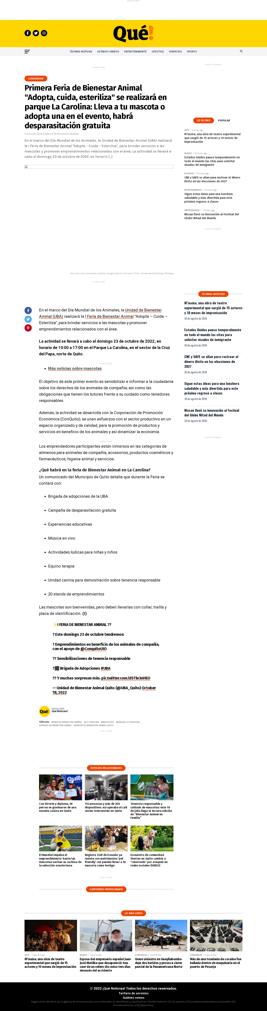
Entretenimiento (135, 51)
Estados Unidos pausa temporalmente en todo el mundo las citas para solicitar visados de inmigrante (212, 334)
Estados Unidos (108, 51)
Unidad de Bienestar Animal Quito (94, 725)
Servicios (175, 51)
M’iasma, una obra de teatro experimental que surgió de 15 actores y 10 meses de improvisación (213, 307)
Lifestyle (158, 51)
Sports (192, 51)
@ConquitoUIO (93, 648)
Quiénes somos (133, 997)
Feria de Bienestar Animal (110, 316)
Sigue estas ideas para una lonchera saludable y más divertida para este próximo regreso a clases (211, 388)
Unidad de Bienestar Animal (56, 725)
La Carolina (92, 722)
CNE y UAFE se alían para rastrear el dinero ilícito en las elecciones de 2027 (211, 361)
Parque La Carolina (128, 722)
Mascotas (108, 722)
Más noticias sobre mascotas (75, 368)
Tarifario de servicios (134, 993)
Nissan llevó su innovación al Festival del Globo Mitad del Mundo (211, 413)
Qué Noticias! (60, 711)
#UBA (105, 668)
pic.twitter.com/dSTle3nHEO (125, 678)
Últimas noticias (81, 51)
